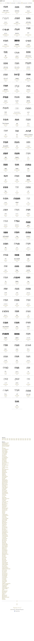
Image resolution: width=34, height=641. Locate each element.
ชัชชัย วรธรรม (4, 463)
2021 (14, 438)
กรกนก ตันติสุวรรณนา (5, 449)
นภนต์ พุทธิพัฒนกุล (5, 492)
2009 (12, 439)
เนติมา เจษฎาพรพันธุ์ (5, 584)
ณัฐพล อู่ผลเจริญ (4, 472)
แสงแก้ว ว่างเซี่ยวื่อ (4, 588)
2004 (23, 439)
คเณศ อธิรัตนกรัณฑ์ (5, 457)
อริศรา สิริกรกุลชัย (4, 575)
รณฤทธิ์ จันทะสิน (4, 524)
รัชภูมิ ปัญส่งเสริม (4, 522)
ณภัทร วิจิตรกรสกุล (5, 476)
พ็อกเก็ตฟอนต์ (4, 504)
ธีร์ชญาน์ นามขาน (4, 483)
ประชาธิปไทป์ (4, 500)
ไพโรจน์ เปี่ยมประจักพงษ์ (5, 597)
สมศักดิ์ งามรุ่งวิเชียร (5, 564)
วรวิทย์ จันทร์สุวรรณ (5, 536)
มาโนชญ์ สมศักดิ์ (4, 519)
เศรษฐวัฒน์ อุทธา (4, 585)
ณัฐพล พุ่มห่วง (4, 470)
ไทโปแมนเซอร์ (4, 592)
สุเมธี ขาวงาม (4, 558)
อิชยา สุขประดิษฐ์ (4, 570)
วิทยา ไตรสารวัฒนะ (4, 527)
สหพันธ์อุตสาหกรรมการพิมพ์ (6, 568)
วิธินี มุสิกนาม (4, 528)
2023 (9, 438)
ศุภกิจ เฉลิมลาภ (4, 539)
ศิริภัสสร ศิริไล (4, 542)
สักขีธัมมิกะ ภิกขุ (4, 547)
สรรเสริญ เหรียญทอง (5, 567)
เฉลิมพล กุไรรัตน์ (4, 581)
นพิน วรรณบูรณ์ (4, 491)
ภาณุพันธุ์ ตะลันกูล (4, 514)
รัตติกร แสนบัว (4, 523)
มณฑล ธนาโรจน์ (4, 517)
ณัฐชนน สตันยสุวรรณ (5, 469)
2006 (18, 439)
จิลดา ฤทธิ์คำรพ (4, 461)
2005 (21, 439)
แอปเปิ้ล (3, 589)
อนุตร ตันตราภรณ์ (4, 573)
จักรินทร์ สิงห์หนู (4, 458)
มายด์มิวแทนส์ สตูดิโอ (5, 518)
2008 (14, 439)
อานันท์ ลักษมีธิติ (4, 576)
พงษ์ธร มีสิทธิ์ (4, 506)
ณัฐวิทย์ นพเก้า (4, 475)
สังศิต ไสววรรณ (4, 548)
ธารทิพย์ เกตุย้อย (4, 488)
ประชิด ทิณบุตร (4, 499)
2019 (18, 438)
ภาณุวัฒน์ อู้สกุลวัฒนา (5, 515)
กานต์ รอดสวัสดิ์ (4, 453)
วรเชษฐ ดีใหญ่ (4, 537)
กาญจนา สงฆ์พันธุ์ (4, 452)
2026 (3, 438)
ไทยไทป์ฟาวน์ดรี (4, 591)
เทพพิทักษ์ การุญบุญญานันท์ (6, 583)
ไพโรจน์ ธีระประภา (4, 595)
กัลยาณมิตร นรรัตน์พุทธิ (5, 446)
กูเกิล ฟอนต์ (3, 448)
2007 (16, 439)
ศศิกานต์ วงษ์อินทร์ (5, 546)
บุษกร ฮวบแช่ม (4, 495)
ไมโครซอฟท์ (3, 599)
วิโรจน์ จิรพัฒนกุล (4, 534)
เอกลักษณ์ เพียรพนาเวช (5, 587)
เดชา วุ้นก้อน (4, 582)
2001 (27, 439)
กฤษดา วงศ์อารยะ (4, 450)
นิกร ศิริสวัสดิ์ (4, 489)
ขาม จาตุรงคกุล (4, 454)
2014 (30, 438)
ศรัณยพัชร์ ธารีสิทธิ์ (5, 544)
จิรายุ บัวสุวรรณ (4, 460)
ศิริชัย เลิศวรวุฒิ (4, 540)
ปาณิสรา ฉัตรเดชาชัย (5, 501)
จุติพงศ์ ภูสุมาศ (4, 459)
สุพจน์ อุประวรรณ (4, 552)
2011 (7, 439)
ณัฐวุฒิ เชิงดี (4, 474)
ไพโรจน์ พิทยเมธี (4, 596)
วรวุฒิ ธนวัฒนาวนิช (5, 535)
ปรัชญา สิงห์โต (4, 497)
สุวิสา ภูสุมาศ (4, 556)
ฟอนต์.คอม (3, 512)
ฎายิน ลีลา (3, 468)
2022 (12, 438)
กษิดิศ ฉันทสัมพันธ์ (4, 451)
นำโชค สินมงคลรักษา (5, 493)
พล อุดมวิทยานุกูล (4, 510)
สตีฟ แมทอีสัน (4, 559)
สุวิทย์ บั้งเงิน (4, 555)
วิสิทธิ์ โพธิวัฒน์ (4, 533)
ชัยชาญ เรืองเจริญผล (5, 464)
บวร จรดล (3, 496)
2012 (5, 439)
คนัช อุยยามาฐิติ (4, 456)
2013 (3, 439)
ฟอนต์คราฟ (3, 511)
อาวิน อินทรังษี (4, 578)
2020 (16, 438)
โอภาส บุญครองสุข (4, 590)
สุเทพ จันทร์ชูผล (4, 557)
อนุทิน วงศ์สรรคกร (4, 574)
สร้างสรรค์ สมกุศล (4, 566)
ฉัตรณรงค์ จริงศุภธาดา (5, 462)
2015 (27, 438)
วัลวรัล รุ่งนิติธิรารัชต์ (5, 532)
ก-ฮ (2, 447)
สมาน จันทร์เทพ (4, 565)
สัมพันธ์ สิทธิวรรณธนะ (5, 554)
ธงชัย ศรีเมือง (4, 485)
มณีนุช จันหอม (4, 516)
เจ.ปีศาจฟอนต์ (4, 579)
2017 (23, 438)
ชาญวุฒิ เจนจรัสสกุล (5, 467)
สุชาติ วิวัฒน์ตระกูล (4, 549)
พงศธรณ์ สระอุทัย (4, 505)
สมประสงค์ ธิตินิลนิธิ (5, 562)
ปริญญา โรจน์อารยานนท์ (5, 498)
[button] (7, 3)
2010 (9, 439)
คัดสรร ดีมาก (4, 455)
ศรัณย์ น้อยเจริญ (4, 543)
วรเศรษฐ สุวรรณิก (4, 538)
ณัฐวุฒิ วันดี (3, 473)
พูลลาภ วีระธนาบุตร (5, 503)
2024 (7, 438)
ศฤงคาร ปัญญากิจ (5, 545)
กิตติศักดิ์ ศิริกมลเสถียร (5, 442)
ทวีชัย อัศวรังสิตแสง (5, 480)
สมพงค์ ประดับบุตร (5, 563)
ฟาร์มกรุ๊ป (3, 513)
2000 (30, 439)
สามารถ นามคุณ (4, 569)
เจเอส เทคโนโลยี (4, 580)
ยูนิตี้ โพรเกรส (4, 521)
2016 (25, 438)
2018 (21, 438)
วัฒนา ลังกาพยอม (4, 526)
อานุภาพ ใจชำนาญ (4, 577)
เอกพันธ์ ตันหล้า (4, 586)
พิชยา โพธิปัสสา (4, 502)
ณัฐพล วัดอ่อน (4, 471)
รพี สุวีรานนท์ (4, 525)
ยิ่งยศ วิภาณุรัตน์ (4, 520)
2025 (5, 438)
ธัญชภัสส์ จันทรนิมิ (4, 481)
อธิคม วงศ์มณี (4, 571)
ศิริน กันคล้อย (4, 541)
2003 (25, 439)
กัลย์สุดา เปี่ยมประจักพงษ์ (5, 445)
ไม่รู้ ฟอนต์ (3, 598)
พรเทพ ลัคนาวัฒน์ (4, 509)
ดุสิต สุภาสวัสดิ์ (4, 477)
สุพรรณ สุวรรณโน (4, 553)
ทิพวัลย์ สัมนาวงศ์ (4, 479)
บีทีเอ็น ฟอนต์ (4, 494)
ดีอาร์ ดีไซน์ (3, 478)
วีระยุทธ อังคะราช (4, 531)
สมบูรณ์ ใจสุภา (4, 561)
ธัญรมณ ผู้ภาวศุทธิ (5, 482)
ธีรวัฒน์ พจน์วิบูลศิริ (5, 484)
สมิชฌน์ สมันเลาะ (4, 560)
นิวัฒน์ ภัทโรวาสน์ (4, 490)
